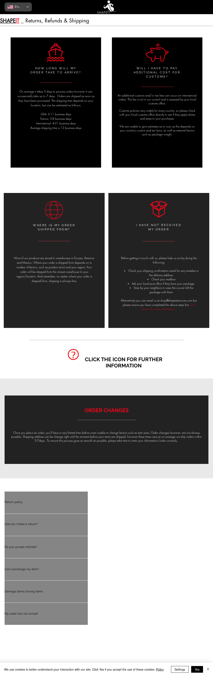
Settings (180, 669)
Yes (197, 669)
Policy (160, 669)
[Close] (208, 669)
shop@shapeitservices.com (176, 300)
